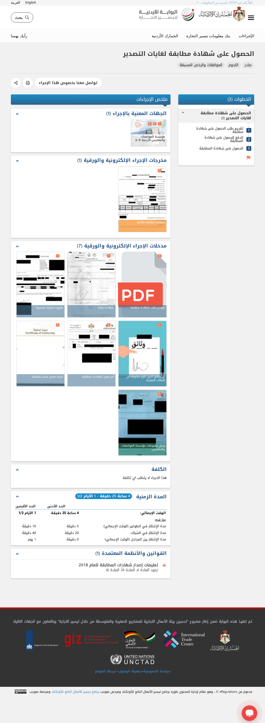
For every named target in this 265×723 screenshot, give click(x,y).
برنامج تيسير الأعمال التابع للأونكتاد (75, 692)
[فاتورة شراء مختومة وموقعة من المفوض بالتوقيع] (40, 285)
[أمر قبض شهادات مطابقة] (91, 354)
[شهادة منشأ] (91, 285)
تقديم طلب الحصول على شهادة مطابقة (219, 130)
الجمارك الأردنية (165, 35)
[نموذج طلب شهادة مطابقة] (142, 285)
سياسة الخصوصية (157, 671)
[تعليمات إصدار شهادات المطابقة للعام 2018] (165, 565)
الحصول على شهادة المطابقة (221, 148)
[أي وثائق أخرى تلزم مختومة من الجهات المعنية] (142, 354)
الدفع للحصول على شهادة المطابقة (223, 139)
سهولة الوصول (130, 671)
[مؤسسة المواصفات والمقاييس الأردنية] (149, 133)
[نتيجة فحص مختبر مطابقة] (40, 354)
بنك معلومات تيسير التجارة (208, 35)
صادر (248, 65)
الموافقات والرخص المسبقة (201, 65)
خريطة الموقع (105, 671)
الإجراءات (246, 35)
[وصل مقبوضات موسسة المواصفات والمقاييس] (142, 423)
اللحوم (233, 65)
